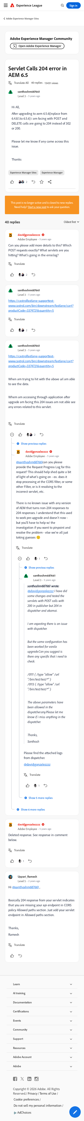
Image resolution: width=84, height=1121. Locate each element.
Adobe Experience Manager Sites (22, 18)
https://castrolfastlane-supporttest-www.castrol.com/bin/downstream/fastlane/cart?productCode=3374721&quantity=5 (40, 306)
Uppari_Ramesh (27, 876)
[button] (21, 83)
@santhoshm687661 (29, 462)
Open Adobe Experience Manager (40, 46)
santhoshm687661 (29, 91)
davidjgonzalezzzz (29, 234)
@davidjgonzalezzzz (41, 591)
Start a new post (37, 207)
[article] (42, 255)
